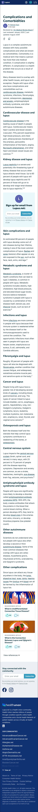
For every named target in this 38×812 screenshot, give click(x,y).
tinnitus (16, 581)
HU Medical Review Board (23, 30)
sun (22, 257)
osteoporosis (8, 443)
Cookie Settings (25, 781)
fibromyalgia (8, 367)
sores (5, 254)
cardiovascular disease (13, 92)
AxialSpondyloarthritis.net (13, 759)
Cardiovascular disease (13, 121)
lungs (28, 575)
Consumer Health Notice (11, 778)
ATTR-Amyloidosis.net (12, 756)
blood (25, 581)
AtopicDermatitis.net (11, 752)
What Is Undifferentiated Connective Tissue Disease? (17, 610)
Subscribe (26, 214)
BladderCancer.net (10, 763)
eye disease (29, 474)
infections (13, 320)
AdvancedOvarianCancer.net (15, 739)
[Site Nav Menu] (35, 2)
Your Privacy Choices (10, 781)
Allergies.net (7, 742)
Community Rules (8, 784)
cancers (14, 393)
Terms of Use (23, 683)
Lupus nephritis (10, 164)
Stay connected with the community (14, 669)
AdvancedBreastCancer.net (14, 735)
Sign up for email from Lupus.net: (19, 207)
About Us (5, 776)
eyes (19, 578)
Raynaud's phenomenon (13, 148)
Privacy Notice (20, 220)
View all (7, 770)
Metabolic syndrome (12, 274)
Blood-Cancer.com (10, 766)
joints (24, 578)
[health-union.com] (11, 705)
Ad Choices (21, 784)
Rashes (27, 251)
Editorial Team (14, 25)
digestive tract (9, 578)
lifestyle (6, 307)
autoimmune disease (12, 547)
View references (11, 655)
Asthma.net (7, 749)
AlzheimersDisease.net (12, 746)
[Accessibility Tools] (26, 2)
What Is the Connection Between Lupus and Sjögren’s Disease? (18, 640)
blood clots (15, 515)
